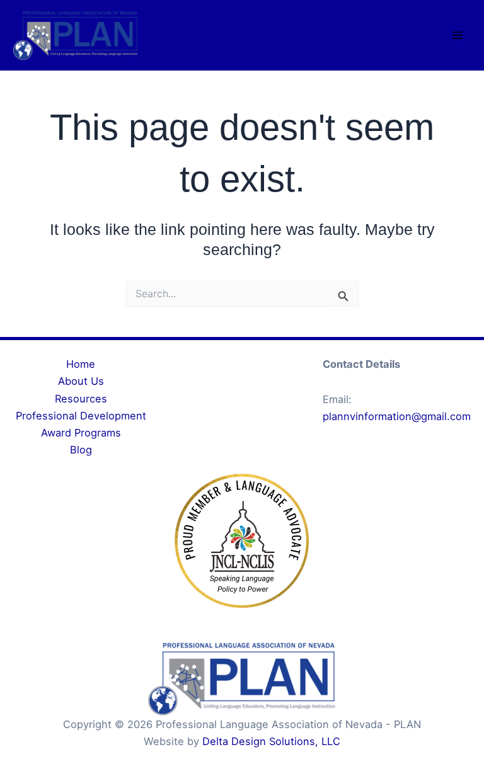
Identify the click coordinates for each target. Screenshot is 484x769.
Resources (81, 398)
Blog (81, 449)
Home (80, 364)
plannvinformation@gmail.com (397, 416)
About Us (81, 381)
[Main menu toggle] (457, 35)
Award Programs (81, 432)
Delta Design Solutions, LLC (271, 741)
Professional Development (81, 415)
